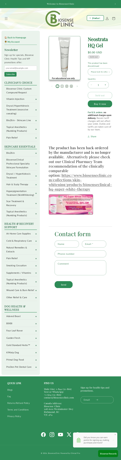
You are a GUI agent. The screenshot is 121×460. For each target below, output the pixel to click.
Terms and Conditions (18, 409)
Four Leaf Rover (14, 330)
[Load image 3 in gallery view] (66, 86)
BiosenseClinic (54, 453)
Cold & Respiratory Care (19, 241)
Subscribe (10, 74)
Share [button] (93, 136)
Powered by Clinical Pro (70, 453)
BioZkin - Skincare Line (18, 120)
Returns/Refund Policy (18, 403)
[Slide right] (77, 86)
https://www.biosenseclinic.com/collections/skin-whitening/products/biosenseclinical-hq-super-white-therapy (80, 182)
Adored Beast (13, 316)
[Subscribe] (96, 399)
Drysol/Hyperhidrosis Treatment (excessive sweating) (17, 109)
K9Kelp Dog (12, 352)
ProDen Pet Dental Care (18, 367)
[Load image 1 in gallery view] (57, 86)
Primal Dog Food (15, 359)
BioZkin (10, 153)
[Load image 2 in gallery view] (62, 86)
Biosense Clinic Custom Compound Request (18, 90)
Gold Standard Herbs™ (18, 345)
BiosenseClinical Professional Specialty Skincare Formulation (18, 163)
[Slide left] (52, 86)
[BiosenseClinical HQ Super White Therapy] (71, 213)
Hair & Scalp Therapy (17, 184)
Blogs (10, 390)
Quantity (92, 79)
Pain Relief (12, 137)
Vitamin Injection (15, 99)
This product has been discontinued (97, 64)
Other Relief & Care (16, 297)
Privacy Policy (14, 416)
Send (63, 284)
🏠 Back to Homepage (15, 37)
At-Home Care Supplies (18, 233)
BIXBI (9, 323)
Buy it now (100, 104)
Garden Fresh (13, 338)
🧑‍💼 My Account (12, 42)
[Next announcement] (115, 4)
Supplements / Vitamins (18, 273)
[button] (6, 18)
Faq (9, 396)
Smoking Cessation (16, 265)
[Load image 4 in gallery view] (71, 86)
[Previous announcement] (6, 4)
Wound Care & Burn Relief (20, 290)
